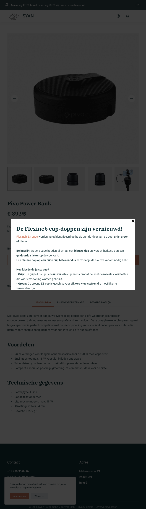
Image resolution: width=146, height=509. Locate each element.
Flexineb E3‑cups (27, 236)
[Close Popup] (133, 222)
